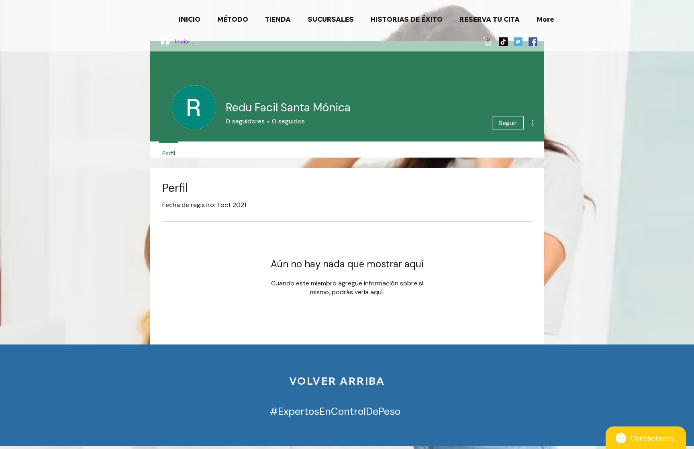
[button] (488, 41)
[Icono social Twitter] (518, 41)
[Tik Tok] (503, 41)
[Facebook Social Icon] (533, 41)
